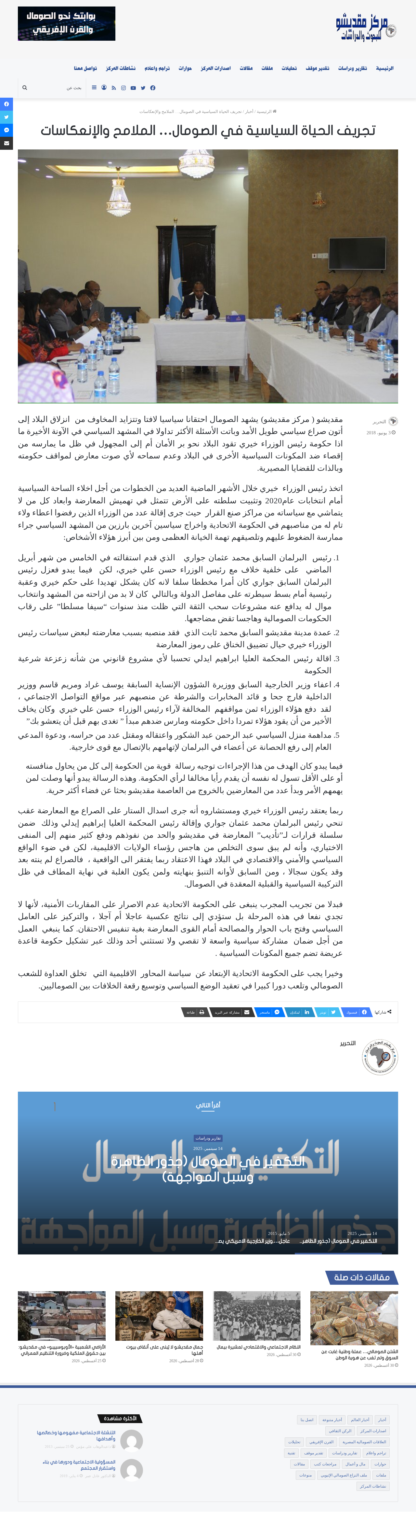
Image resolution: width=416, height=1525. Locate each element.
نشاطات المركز (121, 68)
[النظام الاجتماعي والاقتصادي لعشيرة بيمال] (257, 1316)
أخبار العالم (360, 1420)
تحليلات (289, 68)
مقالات (246, 68)
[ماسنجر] (6, 130)
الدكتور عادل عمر (98, 1476)
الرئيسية (385, 68)
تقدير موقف (317, 68)
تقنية (291, 1453)
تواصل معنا (85, 68)
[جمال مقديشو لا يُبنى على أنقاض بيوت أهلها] (159, 1316)
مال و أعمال (355, 1464)
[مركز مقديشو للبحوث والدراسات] (365, 29)
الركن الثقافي (340, 1431)
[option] (208, 1173)
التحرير (379, 421)
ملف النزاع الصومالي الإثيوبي (344, 1475)
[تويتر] (6, 117)
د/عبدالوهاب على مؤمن (93, 1446)
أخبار (249, 111)
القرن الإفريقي (321, 1442)
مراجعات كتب (325, 1464)
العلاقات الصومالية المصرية (364, 1442)
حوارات (185, 68)
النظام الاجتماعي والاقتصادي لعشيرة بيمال (259, 1347)
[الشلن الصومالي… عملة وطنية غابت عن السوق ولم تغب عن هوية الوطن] (354, 1318)
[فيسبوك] (6, 104)
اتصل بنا (307, 1420)
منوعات (305, 1475)
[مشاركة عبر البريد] (6, 143)
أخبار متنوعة (332, 1420)
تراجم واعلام (157, 68)
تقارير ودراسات (352, 68)
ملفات (267, 68)
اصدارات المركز (216, 68)
